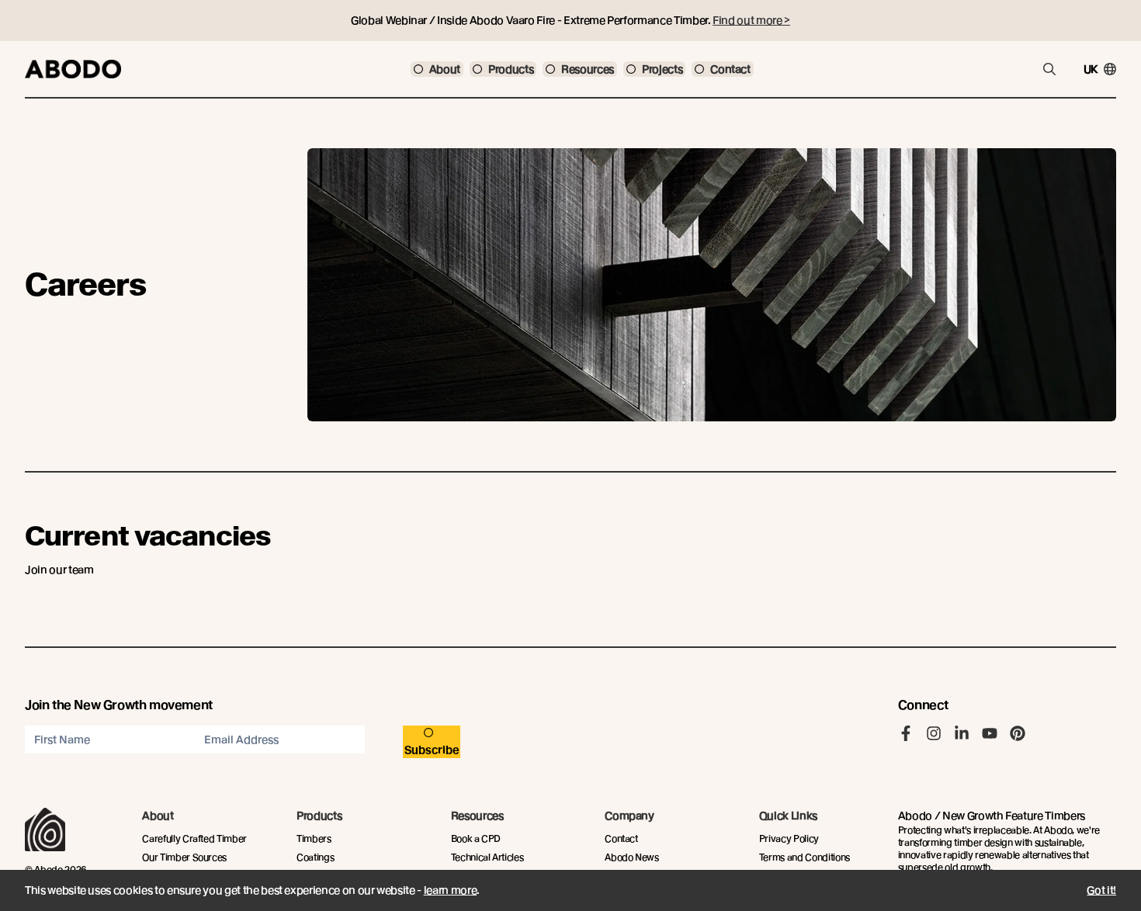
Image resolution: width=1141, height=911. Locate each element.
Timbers (314, 838)
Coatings (315, 857)
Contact (621, 838)
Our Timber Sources (184, 857)
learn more (450, 890)
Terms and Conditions (804, 857)
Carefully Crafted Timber (194, 838)
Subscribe (432, 749)
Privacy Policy (789, 838)
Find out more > (751, 20)
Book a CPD (476, 838)
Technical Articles (487, 857)
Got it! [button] (1101, 890)
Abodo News (632, 857)
